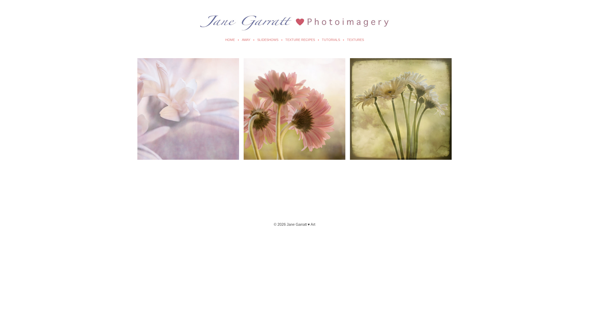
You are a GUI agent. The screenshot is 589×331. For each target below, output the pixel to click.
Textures (355, 40)
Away (246, 40)
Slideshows (267, 40)
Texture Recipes (300, 40)
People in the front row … (274, 68)
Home (230, 40)
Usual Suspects (370, 68)
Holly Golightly (157, 68)
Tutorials (331, 40)
